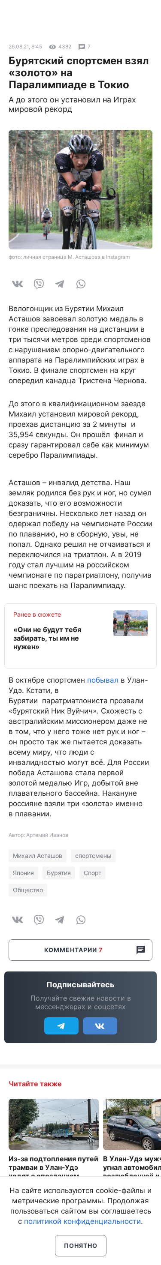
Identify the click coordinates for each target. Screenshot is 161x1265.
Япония (23, 872)
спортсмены (93, 855)
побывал (102, 680)
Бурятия (59, 872)
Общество (28, 889)
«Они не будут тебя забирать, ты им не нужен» (47, 638)
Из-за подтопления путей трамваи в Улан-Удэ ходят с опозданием (53, 1167)
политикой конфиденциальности (82, 1221)
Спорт (92, 872)
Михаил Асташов (37, 855)
